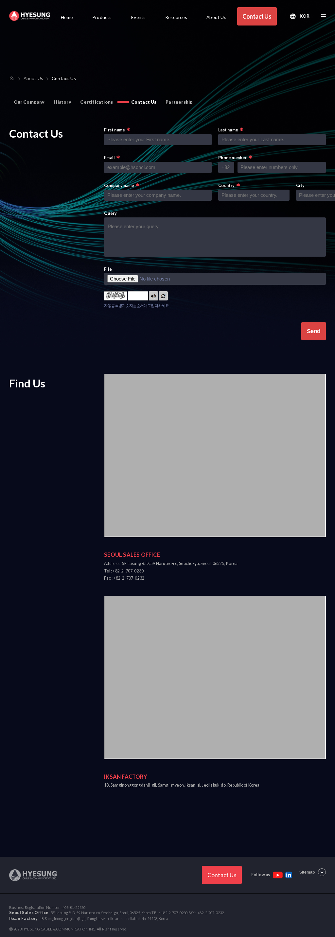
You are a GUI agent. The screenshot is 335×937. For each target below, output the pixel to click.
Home (67, 17)
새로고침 (163, 295)
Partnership (179, 102)
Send (314, 331)
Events (138, 17)
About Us (216, 17)
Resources (176, 17)
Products (102, 17)
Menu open (323, 16)
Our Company (29, 102)
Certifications (96, 102)
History (62, 102)
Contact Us (256, 16)
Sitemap (307, 872)
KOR (305, 16)
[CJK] (29, 16)
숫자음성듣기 (153, 295)
